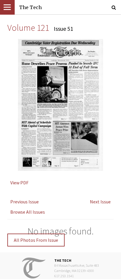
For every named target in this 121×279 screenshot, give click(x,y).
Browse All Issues (27, 212)
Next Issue (100, 202)
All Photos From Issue (36, 240)
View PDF (19, 183)
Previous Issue (24, 202)
